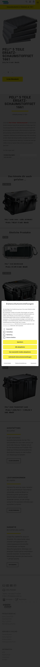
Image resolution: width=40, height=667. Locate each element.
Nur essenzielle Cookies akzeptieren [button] (20, 352)
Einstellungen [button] (6, 325)
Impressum (33, 363)
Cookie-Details (7, 363)
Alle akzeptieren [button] (20, 347)
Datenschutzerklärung (8, 324)
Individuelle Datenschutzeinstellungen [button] (20, 357)
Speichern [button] (20, 342)
